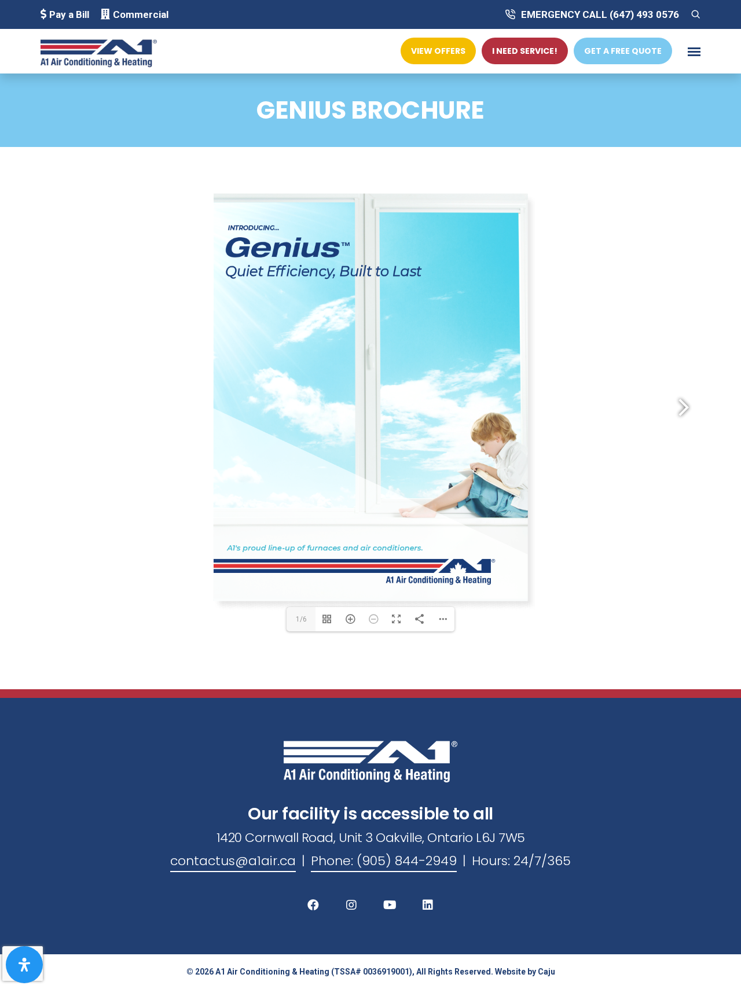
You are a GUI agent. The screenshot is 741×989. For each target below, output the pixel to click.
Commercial (140, 14)
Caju (546, 971)
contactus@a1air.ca (233, 861)
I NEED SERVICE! (524, 51)
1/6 (301, 619)
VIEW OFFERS (438, 51)
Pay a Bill (69, 14)
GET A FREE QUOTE (623, 51)
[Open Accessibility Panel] (24, 964)
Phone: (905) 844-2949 (384, 861)
